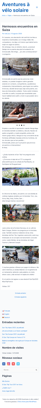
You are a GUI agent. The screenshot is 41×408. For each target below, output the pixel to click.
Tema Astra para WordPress (27, 402)
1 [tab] (17, 125)
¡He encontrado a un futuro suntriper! (14, 331)
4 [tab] (23, 125)
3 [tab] (21, 125)
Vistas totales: (7, 353)
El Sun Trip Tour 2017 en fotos (12, 384)
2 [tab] (19, 125)
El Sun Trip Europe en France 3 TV (13, 337)
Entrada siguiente (20, 297)
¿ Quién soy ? (6, 388)
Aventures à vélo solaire (16, 7)
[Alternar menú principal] (37, 7)
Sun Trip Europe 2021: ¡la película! (13, 334)
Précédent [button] (4, 112)
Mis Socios (6, 381)
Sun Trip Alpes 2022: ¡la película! (13, 327)
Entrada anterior (20, 293)
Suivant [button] (36, 112)
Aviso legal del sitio (8, 391)
